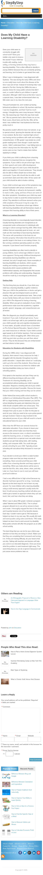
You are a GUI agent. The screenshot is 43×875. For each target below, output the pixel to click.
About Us (31, 843)
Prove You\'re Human (10, 750)
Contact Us (6, 846)
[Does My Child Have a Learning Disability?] (33, 54)
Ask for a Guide (8, 843)
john (10, 628)
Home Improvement (9, 848)
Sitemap (14, 846)
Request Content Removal (25, 848)
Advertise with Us (20, 843)
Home (3, 23)
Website (31, 736)
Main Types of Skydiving (19, 670)
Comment (6, 707)
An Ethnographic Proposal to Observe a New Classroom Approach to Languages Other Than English (25, 600)
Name (5, 736)
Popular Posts (10, 769)
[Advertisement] (22, 43)
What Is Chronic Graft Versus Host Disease (25, 679)
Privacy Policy (33, 846)
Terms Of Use (23, 846)
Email (18, 736)
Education (10, 23)
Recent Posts (26, 769)
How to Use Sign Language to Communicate (25, 609)
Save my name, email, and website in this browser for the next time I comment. (21, 745)
